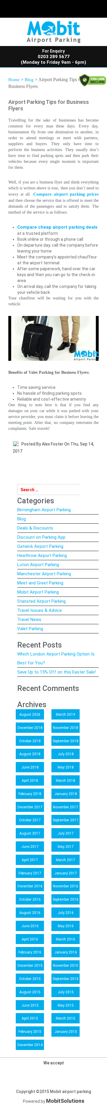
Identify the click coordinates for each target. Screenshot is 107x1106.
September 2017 (65, 820)
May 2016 (66, 926)
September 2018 (65, 741)
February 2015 (29, 1032)
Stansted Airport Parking (41, 601)
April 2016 (30, 939)
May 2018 (66, 767)
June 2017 (30, 847)
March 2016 (65, 939)
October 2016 (30, 899)
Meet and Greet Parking (40, 583)
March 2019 (65, 714)
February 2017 (29, 873)
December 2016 (30, 886)
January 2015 (65, 1032)
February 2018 (29, 794)
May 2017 (66, 847)
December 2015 (30, 966)
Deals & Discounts (35, 528)
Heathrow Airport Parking (42, 555)
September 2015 (65, 979)
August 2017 (29, 833)
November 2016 (65, 886)
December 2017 (30, 807)
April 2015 (30, 1018)
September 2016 (65, 899)
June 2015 (30, 1005)
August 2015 (29, 992)
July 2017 (66, 833)
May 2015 (66, 1005)
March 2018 (65, 781)
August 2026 (29, 714)
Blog (29, 79)
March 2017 (65, 860)
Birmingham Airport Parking (44, 509)
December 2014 (30, 1045)
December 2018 (30, 728)
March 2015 (65, 1018)
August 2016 (29, 913)
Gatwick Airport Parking (40, 546)
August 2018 (29, 754)
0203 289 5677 (54, 56)
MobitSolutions (65, 1101)
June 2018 (30, 767)
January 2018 (65, 794)
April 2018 (30, 781)
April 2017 (30, 860)
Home (14, 79)
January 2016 (65, 952)
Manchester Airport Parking (44, 573)
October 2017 (30, 820)
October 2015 (30, 979)
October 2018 (30, 741)
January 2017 (65, 873)
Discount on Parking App (41, 537)
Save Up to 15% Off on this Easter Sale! (56, 672)
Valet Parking (30, 628)
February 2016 (29, 952)
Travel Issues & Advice (39, 610)
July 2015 (66, 992)
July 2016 (66, 913)
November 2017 (65, 807)
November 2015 (65, 966)
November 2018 (65, 728)
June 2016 (30, 926)
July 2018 (66, 754)
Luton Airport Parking (38, 564)
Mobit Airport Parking (38, 592)
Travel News (29, 619)
